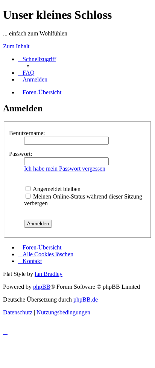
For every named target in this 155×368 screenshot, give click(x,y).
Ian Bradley (48, 274)
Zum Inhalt (16, 46)
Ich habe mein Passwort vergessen (64, 168)
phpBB (41, 286)
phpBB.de (85, 299)
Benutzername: (27, 133)
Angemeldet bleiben (56, 189)
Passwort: (20, 154)
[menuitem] (26, 72)
